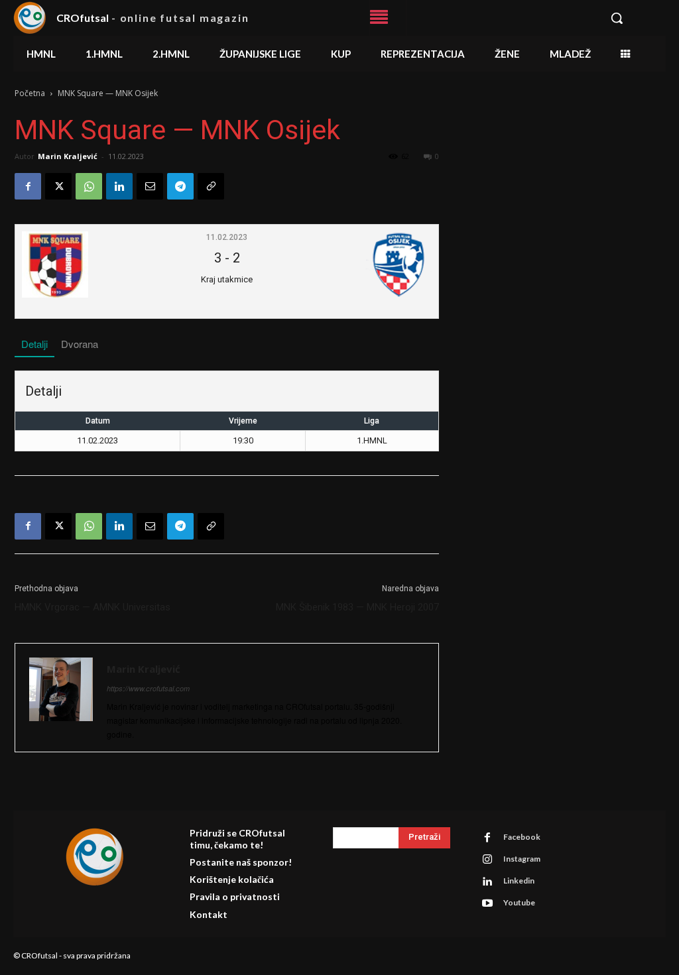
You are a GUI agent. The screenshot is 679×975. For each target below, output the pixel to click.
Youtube (519, 902)
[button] (632, 18)
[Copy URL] (211, 186)
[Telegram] (180, 186)
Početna (30, 93)
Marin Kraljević (67, 156)
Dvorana (79, 344)
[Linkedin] (119, 186)
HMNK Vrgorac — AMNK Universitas (92, 607)
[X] (58, 186)
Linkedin (518, 881)
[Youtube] (487, 903)
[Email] (150, 186)
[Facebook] (28, 186)
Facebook (521, 837)
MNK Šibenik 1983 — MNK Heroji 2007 (357, 607)
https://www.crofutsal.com (148, 688)
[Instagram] (487, 859)
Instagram (521, 859)
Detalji (34, 344)
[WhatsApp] (89, 186)
